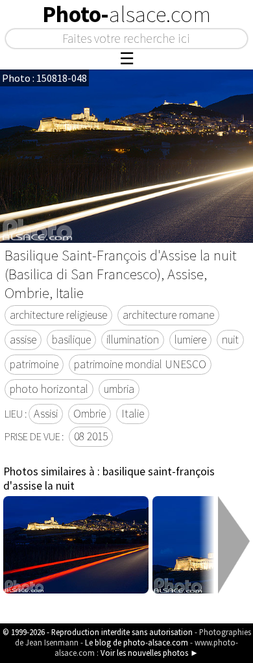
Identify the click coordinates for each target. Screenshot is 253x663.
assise (23, 339)
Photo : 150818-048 (44, 77)
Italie (132, 414)
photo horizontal (49, 389)
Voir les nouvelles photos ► (150, 652)
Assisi (46, 414)
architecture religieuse (58, 315)
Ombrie (89, 414)
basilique (71, 339)
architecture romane (168, 315)
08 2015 (91, 436)
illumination (132, 339)
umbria (119, 389)
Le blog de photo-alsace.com (136, 642)
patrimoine (34, 364)
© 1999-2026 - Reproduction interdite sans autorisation (98, 632)
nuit (230, 339)
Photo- (126, 14)
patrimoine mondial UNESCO (140, 364)
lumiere (190, 339)
